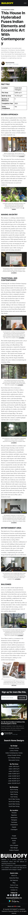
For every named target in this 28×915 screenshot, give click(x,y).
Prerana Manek (8, 733)
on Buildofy (21, 156)
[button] (25, 3)
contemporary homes (7, 9)
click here (14, 685)
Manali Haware (10, 62)
